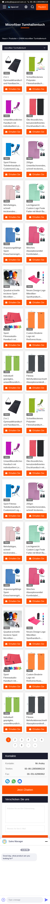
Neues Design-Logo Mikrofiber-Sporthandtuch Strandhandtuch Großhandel (35, 296)
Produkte (12, 38)
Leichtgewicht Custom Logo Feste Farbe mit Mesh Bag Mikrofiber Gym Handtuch (35, 211)
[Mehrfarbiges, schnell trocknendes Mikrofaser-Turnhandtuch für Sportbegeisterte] (12, 192)
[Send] (46, 900)
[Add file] (3, 900)
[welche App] (13, 781)
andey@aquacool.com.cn (15, 2)
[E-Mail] (19, 781)
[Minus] (46, 841)
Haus (4, 38)
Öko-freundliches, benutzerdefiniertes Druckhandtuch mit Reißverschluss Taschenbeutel (35, 126)
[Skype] (7, 781)
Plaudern (42, 7)
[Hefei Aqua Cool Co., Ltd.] (13, 7)
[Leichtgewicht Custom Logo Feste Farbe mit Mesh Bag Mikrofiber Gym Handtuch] (36, 192)
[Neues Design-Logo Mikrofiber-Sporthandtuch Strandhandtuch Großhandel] (36, 277)
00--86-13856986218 (38, 2)
